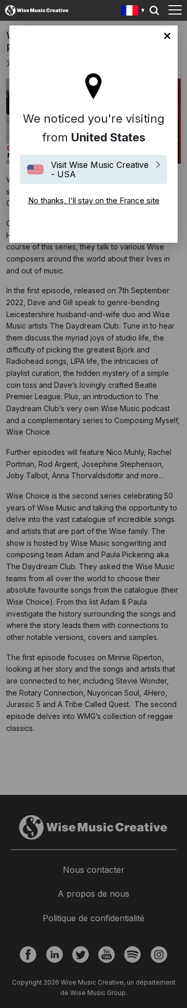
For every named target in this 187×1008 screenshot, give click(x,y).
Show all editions (132, 11)
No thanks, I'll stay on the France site (167, 36)
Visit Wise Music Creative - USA (100, 169)
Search (154, 10)
